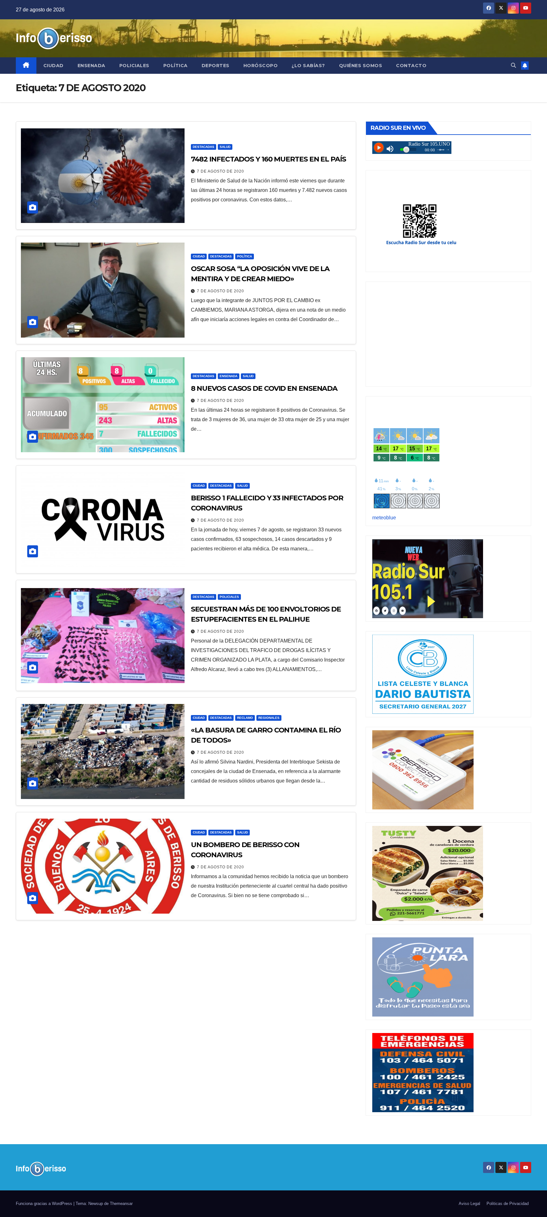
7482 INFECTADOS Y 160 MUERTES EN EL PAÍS (268, 159)
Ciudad (53, 65)
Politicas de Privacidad (508, 1203)
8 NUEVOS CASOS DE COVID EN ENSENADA (264, 388)
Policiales (134, 65)
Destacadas (203, 147)
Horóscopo (260, 65)
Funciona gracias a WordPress (44, 1203)
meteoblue (384, 517)
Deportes (215, 65)
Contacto (411, 65)
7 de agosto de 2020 (220, 171)
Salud (225, 147)
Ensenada (91, 65)
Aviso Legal (469, 1203)
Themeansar (121, 1203)
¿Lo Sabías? (308, 65)
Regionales (269, 717)
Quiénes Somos (360, 65)
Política (175, 65)
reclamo (245, 717)
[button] (513, 65)
